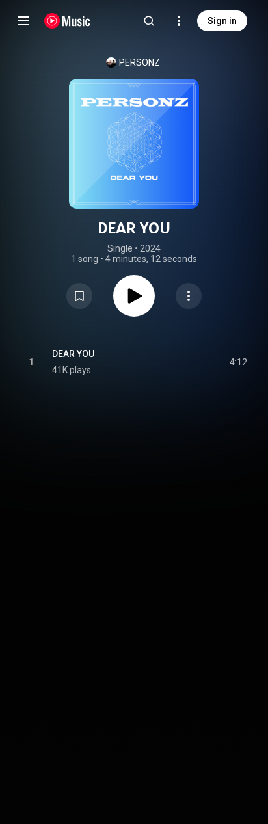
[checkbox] (238, 362)
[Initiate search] (149, 20)
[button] (79, 296)
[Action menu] (189, 296)
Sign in (222, 21)
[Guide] (23, 21)
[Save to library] (79, 296)
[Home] (67, 21)
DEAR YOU (73, 354)
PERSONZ (139, 62)
